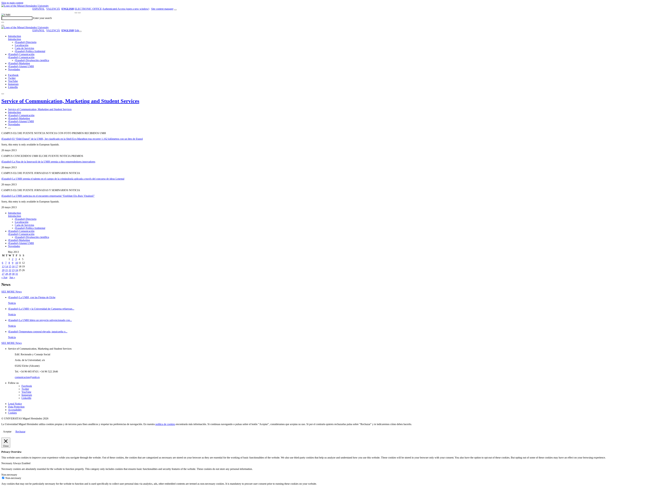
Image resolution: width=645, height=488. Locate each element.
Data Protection (16, 406)
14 (6, 266)
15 (10, 266)
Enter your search (42, 18)
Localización (21, 45)
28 (6, 273)
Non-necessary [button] (9, 474)
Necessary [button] (7, 463)
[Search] (2, 22)
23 (13, 270)
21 (6, 270)
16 (13, 266)
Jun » (12, 277)
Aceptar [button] (7, 431)
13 (3, 266)
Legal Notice (15, 403)
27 (3, 273)
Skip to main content (12, 2)
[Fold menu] (80, 31)
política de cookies (165, 424)
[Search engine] (175, 9)
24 (16, 270)
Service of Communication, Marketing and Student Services (70, 101)
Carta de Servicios (24, 48)
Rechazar (20, 431)
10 (16, 262)
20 (3, 270)
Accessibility (15, 409)
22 (10, 270)
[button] (14, 39)
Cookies (12, 412)
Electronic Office (88, 8)
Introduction (14, 36)
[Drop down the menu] (79, 12)
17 (16, 266)
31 (16, 273)
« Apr (4, 277)
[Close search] (2, 25)
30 (13, 273)
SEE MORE (11, 291)
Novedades (14, 69)
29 (10, 273)
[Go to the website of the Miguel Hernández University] (25, 5)
